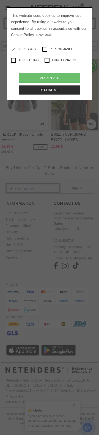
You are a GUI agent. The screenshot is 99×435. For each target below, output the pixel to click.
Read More (44, 35)
